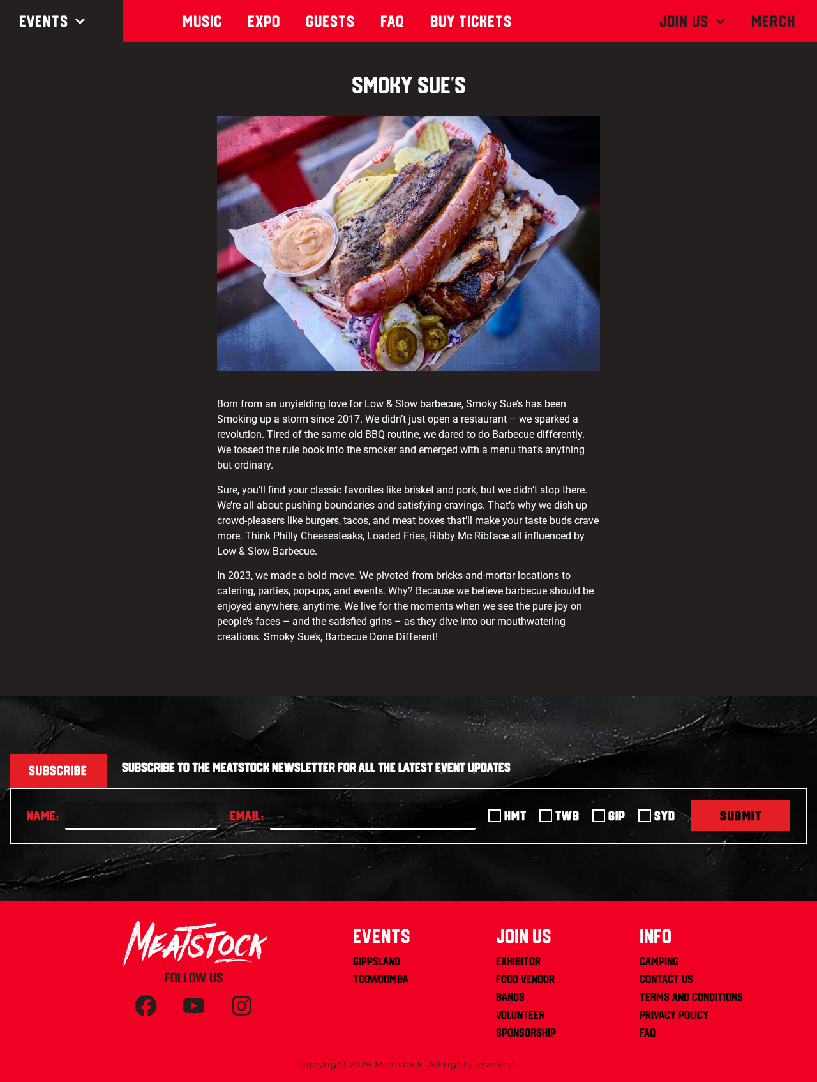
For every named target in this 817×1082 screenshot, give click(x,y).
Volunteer (520, 1014)
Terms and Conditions (691, 996)
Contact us (666, 979)
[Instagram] (241, 1006)
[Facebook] (145, 1006)
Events (43, 21)
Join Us (683, 21)
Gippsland (376, 961)
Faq (392, 21)
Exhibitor (518, 961)
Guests (330, 21)
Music (202, 21)
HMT (515, 816)
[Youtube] (193, 1006)
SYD (664, 816)
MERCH (773, 21)
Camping (659, 961)
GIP (617, 816)
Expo (264, 21)
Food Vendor (525, 979)
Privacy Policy (674, 1014)
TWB (567, 816)
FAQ (648, 1032)
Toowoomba (380, 979)
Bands (510, 996)
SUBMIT (740, 816)
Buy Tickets (471, 21)
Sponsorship (526, 1032)
